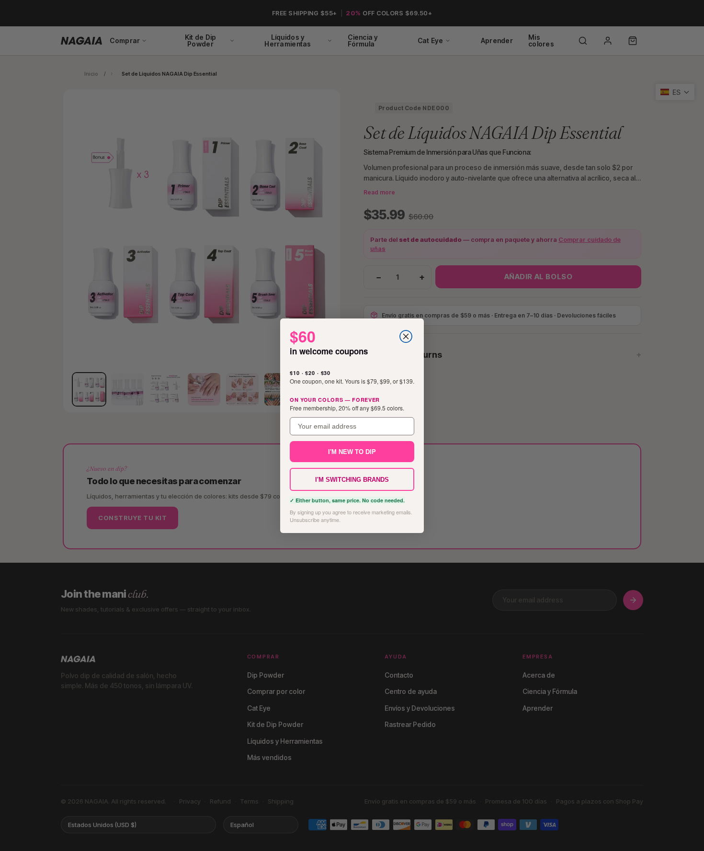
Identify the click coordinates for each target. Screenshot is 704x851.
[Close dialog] (406, 336)
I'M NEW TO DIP (352, 451)
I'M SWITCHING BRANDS (352, 479)
